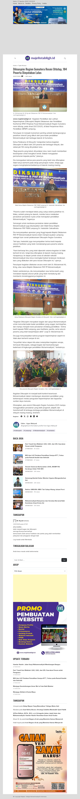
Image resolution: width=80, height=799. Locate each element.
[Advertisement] (40, 39)
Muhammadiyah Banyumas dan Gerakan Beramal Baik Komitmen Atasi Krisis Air (45, 502)
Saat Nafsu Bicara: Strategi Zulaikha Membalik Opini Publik (44, 710)
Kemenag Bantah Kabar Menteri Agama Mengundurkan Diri (45, 479)
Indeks (44, 3)
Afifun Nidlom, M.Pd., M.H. (22, 713)
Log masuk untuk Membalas (22, 539)
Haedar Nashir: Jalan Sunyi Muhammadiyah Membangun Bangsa (36, 664)
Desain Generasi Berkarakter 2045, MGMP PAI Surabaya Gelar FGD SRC (42, 468)
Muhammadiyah (40, 430)
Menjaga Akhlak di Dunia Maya (24, 692)
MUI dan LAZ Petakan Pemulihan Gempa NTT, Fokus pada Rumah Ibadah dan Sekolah (44, 456)
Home (15, 3)
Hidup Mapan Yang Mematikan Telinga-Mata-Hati (41, 706)
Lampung (28, 430)
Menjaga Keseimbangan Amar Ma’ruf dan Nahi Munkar (33, 686)
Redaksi (28, 3)
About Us (21, 3)
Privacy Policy (36, 3)
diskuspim (18, 430)
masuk (23, 551)
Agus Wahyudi (31, 423)
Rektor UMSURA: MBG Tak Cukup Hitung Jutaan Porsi (45, 489)
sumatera (51, 430)
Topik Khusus (22, 65)
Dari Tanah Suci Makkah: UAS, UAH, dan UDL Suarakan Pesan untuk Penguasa (45, 445)
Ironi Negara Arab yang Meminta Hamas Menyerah (44, 719)
